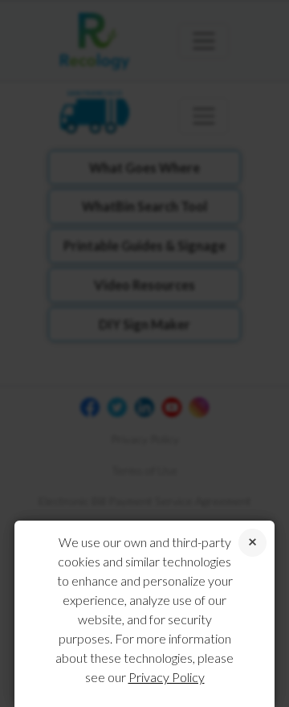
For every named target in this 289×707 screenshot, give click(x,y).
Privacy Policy (166, 677)
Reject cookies (252, 543)
